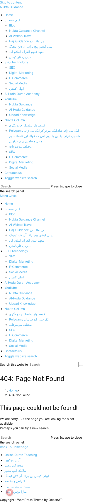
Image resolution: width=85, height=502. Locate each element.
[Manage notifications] (9, 492)
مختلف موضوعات (20, 324)
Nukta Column (15, 309)
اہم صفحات (12, 209)
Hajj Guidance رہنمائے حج (26, 230)
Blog (12, 214)
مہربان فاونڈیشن (20, 245)
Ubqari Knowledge (22, 303)
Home (9, 203)
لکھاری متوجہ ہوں (18, 486)
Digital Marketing (21, 261)
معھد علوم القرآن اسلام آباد (26, 240)
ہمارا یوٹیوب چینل (16, 491)
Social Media (18, 272)
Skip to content (11, 2)
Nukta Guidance (11, 7)
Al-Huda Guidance (22, 298)
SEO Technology (16, 251)
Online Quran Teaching (21, 455)
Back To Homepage (14, 447)
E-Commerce (18, 267)
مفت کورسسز (14, 465)
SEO (12, 256)
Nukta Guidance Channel (27, 219)
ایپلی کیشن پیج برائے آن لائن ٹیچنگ (31, 235)
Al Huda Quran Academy (22, 282)
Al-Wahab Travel (20, 224)
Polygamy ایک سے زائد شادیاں (29, 319)
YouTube (11, 288)
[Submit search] (81, 365)
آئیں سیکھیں (12, 460)
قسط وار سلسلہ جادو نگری (27, 314)
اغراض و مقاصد (15, 481)
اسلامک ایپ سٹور (16, 470)
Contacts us (13, 351)
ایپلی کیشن (16, 277)
